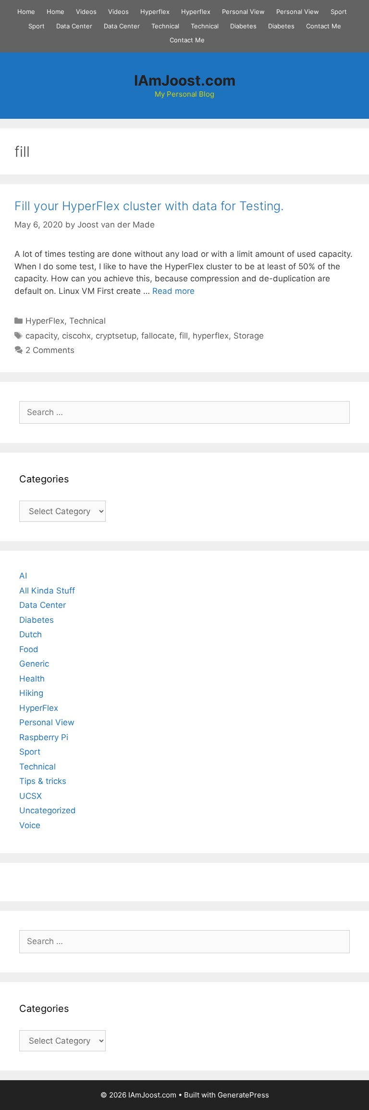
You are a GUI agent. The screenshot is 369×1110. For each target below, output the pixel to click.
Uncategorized (47, 810)
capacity (41, 336)
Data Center (74, 26)
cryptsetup (116, 336)
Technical (165, 26)
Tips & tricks (42, 781)
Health (32, 678)
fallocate (157, 336)
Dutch (30, 634)
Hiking (31, 693)
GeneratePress (243, 1094)
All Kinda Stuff (47, 590)
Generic (34, 664)
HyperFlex (44, 321)
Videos (86, 11)
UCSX (30, 796)
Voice (29, 825)
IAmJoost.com (184, 80)
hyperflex (211, 336)
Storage (249, 336)
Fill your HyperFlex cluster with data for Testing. (149, 206)
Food (28, 649)
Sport (339, 11)
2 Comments (49, 350)
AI (23, 575)
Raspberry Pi (43, 737)
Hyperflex (155, 11)
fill (183, 336)
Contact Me (323, 26)
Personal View (243, 11)
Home (26, 11)
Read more (173, 291)
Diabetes (243, 26)
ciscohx (76, 336)
